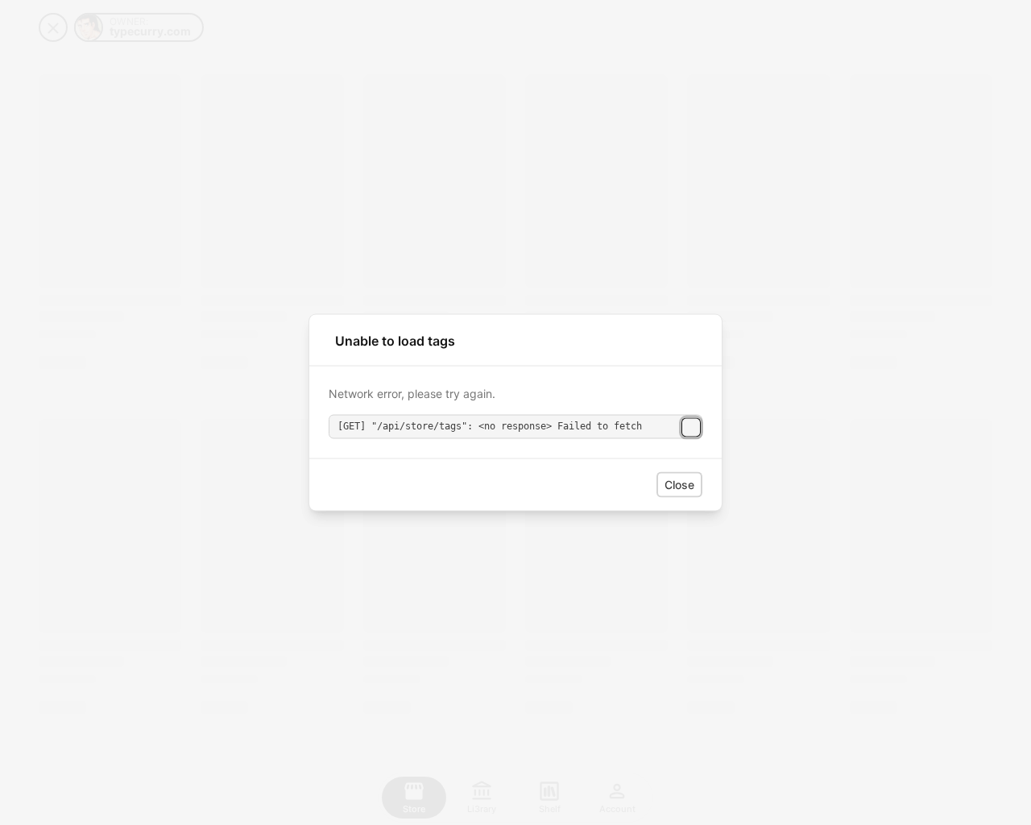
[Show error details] (691, 427)
